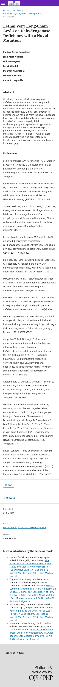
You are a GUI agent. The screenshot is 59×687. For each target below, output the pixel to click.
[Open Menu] (3, 3)
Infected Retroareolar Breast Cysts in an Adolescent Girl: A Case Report (31, 632)
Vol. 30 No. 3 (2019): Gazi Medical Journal (22, 13)
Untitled (10, 497)
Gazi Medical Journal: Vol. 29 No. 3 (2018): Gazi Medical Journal (31, 617)
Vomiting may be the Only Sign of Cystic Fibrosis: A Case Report (30, 612)
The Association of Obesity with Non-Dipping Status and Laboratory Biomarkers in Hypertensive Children (30, 565)
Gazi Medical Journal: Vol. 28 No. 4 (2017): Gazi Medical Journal (31, 637)
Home (6, 10)
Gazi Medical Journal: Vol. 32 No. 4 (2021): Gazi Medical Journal (31, 573)
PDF (10, 485)
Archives (17, 10)
